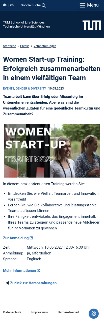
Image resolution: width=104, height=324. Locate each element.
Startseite (9, 46)
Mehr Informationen (19, 270)
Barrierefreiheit (68, 312)
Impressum (39, 312)
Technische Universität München (26, 26)
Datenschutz (12, 312)
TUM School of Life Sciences (24, 22)
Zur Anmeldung (16, 238)
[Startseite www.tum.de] (92, 25)
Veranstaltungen (45, 46)
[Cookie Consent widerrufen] (94, 314)
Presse (24, 46)
